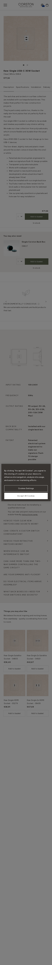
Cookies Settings (26, 488)
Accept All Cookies (26, 496)
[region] (26, 482)
